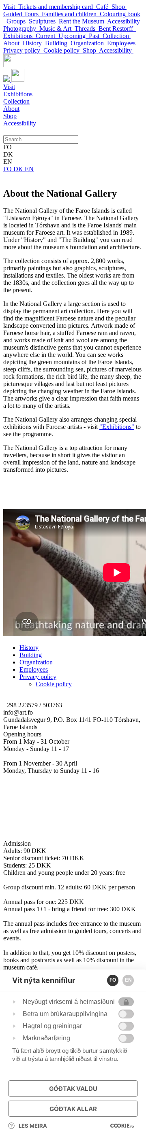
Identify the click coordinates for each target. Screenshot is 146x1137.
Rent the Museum (83, 21)
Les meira (33, 1125)
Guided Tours (22, 14)
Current (47, 35)
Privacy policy (23, 50)
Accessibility (124, 21)
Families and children (71, 14)
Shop (119, 6)
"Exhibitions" (116, 426)
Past (96, 35)
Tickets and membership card (57, 6)
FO (8, 168)
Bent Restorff (117, 28)
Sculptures (44, 21)
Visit (10, 6)
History (34, 43)
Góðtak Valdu (73, 1088)
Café (104, 6)
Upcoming (73, 35)
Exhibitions (19, 35)
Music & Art (57, 28)
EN (29, 168)
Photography (21, 28)
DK (19, 168)
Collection (117, 35)
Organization (89, 43)
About (13, 43)
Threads (87, 28)
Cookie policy (63, 50)
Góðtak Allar (73, 1109)
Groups (17, 21)
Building (58, 43)
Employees (122, 43)
